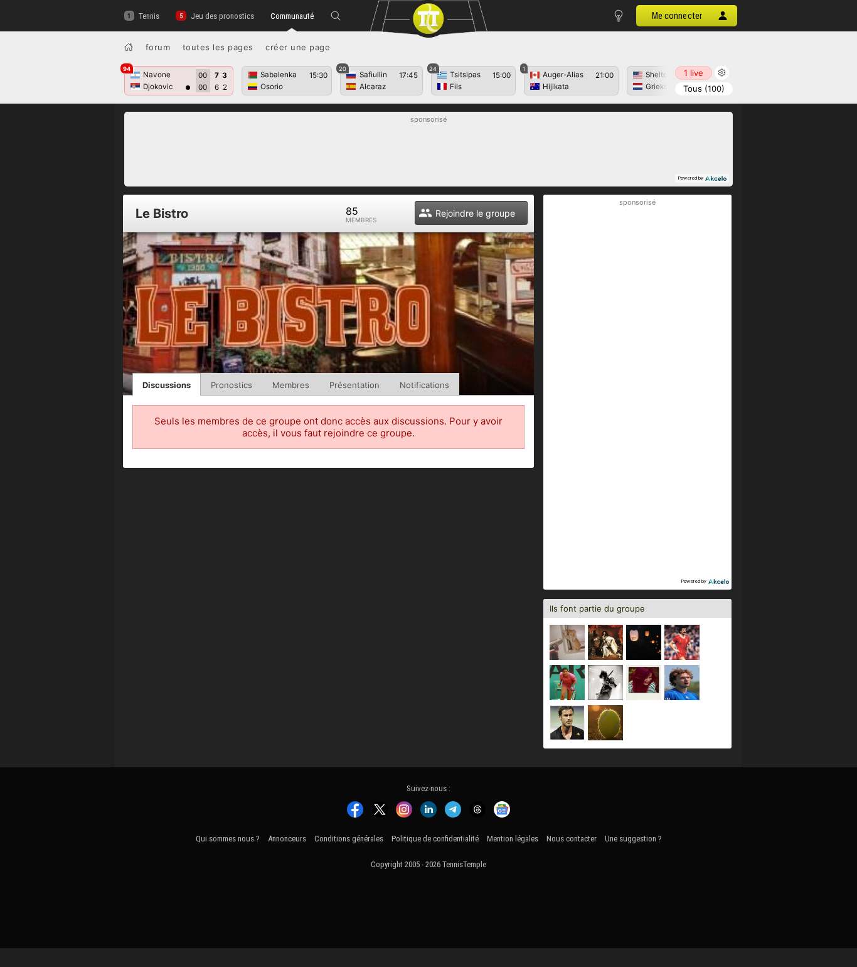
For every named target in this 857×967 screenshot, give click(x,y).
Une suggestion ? (633, 838)
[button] (335, 15)
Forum (158, 47)
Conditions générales (348, 838)
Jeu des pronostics (222, 16)
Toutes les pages (218, 47)
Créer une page (297, 47)
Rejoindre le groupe (475, 213)
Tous (704, 89)
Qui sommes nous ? (228, 838)
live (693, 73)
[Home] (128, 47)
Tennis (149, 16)
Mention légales (512, 838)
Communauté (292, 16)
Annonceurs (287, 838)
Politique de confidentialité (435, 838)
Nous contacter (571, 838)
